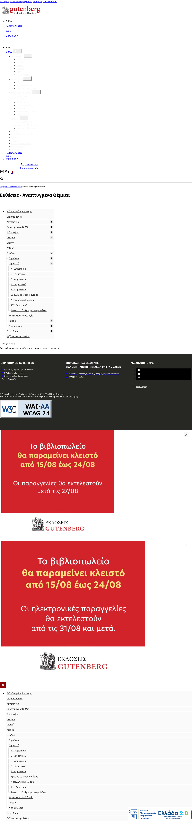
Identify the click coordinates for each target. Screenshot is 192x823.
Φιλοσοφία (16, 79)
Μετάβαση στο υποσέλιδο (45, 1)
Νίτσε (19, 82)
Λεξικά (14, 137)
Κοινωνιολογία (24, 105)
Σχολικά (15, 140)
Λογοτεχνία (16, 56)
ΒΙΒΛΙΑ (9, 51)
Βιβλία (7, 186)
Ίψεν (19, 71)
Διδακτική (21, 108)
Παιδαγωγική (23, 102)
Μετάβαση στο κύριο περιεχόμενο (16, 1)
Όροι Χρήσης (141, 386)
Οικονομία (22, 95)
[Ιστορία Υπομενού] (24, 118)
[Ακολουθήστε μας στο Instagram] (139, 378)
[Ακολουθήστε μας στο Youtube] (139, 374)
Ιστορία (14, 118)
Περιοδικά (12, 331)
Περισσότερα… (24, 74)
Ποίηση (20, 68)
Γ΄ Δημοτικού (18, 279)
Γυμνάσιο (14, 258)
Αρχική (2, 186)
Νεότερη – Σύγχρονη (27, 88)
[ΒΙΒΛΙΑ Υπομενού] (17, 51)
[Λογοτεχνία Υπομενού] (27, 55)
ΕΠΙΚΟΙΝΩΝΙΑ (12, 35)
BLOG (8, 30)
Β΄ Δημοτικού (18, 274)
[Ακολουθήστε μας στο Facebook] (139, 370)
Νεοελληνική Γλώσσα (22, 300)
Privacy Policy (49, 396)
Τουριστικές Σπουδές (27, 111)
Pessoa (20, 65)
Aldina (20, 62)
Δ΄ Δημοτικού (18, 284)
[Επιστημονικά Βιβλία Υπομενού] (36, 92)
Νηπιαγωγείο (16, 326)
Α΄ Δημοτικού (18, 269)
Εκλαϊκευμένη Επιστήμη (19, 211)
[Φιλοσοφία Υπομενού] (27, 78)
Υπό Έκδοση (17, 149)
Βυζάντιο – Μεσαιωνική (28, 125)
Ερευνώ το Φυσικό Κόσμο (24, 295)
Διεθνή (14, 131)
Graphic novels (14, 217)
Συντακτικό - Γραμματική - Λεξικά (29, 310)
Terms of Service (66, 396)
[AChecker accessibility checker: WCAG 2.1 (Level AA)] (26, 417)
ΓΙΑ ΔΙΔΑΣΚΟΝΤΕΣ (14, 26)
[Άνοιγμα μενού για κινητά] (1, 42)
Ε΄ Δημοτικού (18, 289)
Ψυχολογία (22, 99)
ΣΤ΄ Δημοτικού (19, 305)
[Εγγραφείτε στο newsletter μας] (2, 172)
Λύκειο (12, 321)
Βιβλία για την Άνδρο (21, 143)
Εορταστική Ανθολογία (21, 315)
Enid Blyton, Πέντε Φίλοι (22, 134)
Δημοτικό (18, 186)
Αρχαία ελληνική (24, 85)
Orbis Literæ (23, 59)
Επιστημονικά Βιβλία (21, 92)
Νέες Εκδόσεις (18, 146)
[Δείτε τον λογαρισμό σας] (6, 172)
